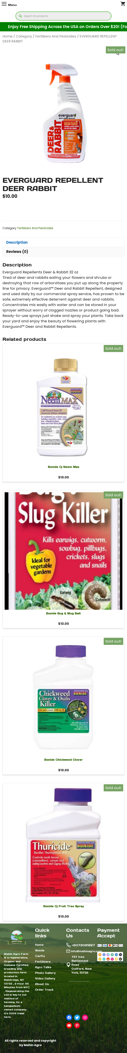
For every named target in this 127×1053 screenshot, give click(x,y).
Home (7, 36)
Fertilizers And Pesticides (55, 36)
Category (24, 36)
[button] (118, 54)
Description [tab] (17, 242)
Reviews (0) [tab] (17, 251)
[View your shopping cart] (123, 5)
